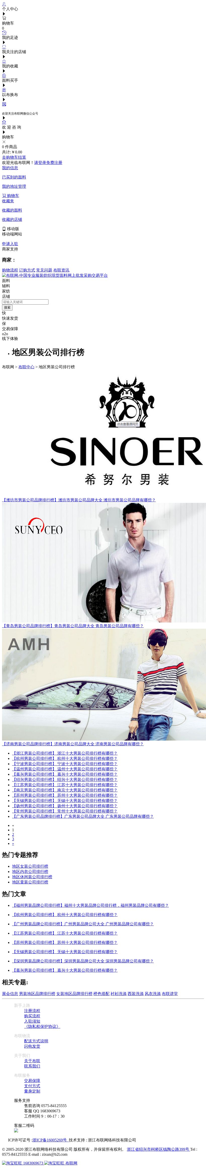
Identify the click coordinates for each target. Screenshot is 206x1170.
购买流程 (32, 1016)
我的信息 (10, 168)
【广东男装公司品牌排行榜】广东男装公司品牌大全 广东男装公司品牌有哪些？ (83, 816)
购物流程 (10, 270)
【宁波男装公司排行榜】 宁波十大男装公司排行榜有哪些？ (65, 764)
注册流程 (32, 1011)
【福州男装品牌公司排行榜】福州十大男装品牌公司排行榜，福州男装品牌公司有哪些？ (90, 905)
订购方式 (27, 270)
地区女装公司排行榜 (30, 866)
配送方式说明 (36, 1041)
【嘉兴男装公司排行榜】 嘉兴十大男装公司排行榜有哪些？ (65, 774)
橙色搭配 (101, 994)
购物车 (12, 196)
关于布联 (32, 1061)
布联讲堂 (170, 994)
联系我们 (32, 1066)
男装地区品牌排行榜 (37, 994)
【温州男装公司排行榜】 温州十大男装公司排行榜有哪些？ (65, 769)
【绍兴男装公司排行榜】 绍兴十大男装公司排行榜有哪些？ (65, 779)
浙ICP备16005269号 (50, 1140)
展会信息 (10, 994)
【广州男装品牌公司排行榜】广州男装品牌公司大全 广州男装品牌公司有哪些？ (83, 924)
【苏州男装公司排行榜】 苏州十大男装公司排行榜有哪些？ (65, 795)
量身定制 (32, 1091)
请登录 (40, 162)
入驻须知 (32, 1021)
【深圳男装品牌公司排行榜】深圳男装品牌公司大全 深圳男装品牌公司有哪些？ (83, 961)
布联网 (70, 1163)
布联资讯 (61, 270)
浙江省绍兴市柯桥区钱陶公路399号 (158, 1149)
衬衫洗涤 (119, 994)
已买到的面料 (14, 177)
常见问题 (44, 270)
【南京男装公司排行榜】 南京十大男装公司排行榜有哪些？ (65, 790)
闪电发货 (32, 1046)
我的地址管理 (14, 186)
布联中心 (26, 367)
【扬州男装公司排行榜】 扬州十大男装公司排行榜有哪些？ (65, 806)
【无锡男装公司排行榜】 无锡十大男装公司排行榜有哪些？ (65, 800)
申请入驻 (10, 244)
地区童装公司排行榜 (30, 882)
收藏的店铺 (12, 219)
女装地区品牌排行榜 (74, 994)
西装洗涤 (136, 994)
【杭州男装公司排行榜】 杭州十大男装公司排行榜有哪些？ (65, 758)
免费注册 (54, 162)
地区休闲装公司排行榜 (32, 877)
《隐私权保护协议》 (42, 1026)
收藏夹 (8, 201)
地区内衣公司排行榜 (30, 871)
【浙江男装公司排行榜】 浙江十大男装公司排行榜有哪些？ (65, 753)
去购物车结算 (14, 157)
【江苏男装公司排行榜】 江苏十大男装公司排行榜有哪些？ (65, 785)
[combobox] (25, 302)
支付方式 (32, 1086)
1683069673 (33, 1163)
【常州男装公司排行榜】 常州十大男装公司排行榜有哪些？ (65, 811)
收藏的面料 (12, 210)
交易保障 (32, 1080)
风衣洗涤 (153, 994)
